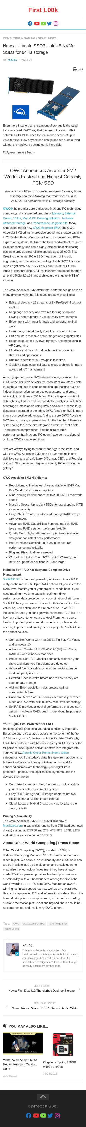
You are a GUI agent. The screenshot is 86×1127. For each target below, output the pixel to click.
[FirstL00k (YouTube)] (36, 23)
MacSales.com (13, 825)
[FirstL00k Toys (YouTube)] (43, 23)
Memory (57, 213)
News (52, 38)
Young (12, 59)
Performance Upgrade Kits (50, 223)
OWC (16, 923)
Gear (42, 38)
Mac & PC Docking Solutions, (42, 218)
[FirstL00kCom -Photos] (30, 23)
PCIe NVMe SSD (57, 923)
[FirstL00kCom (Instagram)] (55, 23)
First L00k (43, 10)
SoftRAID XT (11, 579)
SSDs (17, 218)
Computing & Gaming (19, 38)
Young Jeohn (11, 929)
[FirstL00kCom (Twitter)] (49, 23)
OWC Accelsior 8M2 (46, 227)
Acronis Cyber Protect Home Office (45, 752)
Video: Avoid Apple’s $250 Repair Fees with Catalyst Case (20, 1064)
